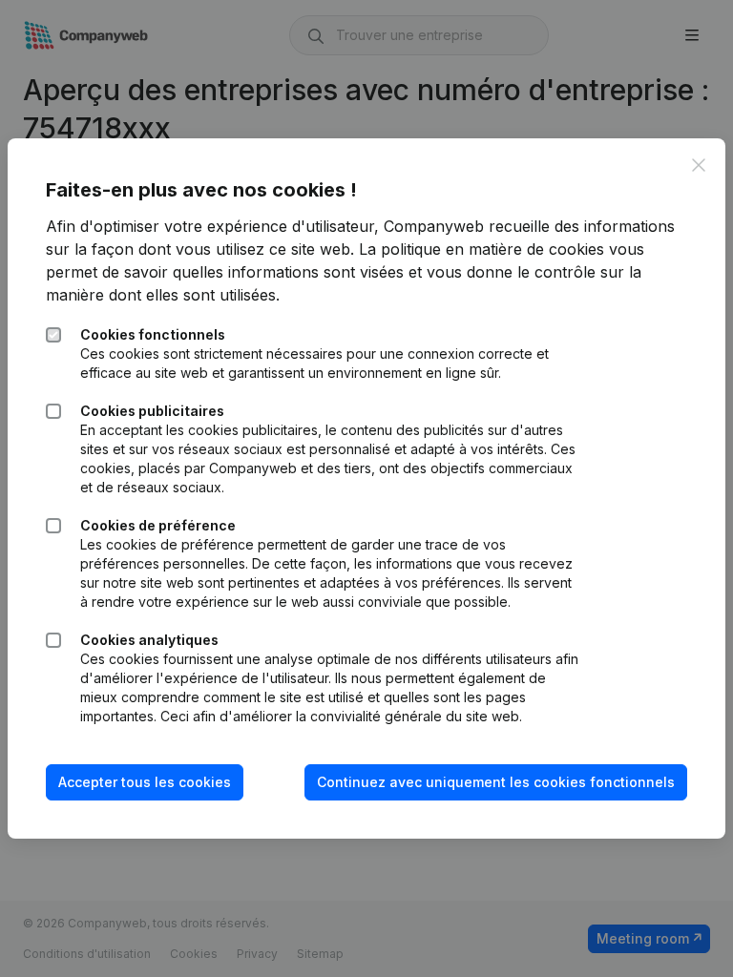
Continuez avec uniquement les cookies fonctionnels (496, 782)
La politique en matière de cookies (481, 249)
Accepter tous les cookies (144, 782)
